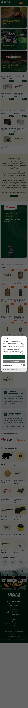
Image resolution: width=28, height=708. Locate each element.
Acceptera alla (14, 357)
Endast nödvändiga (14, 361)
